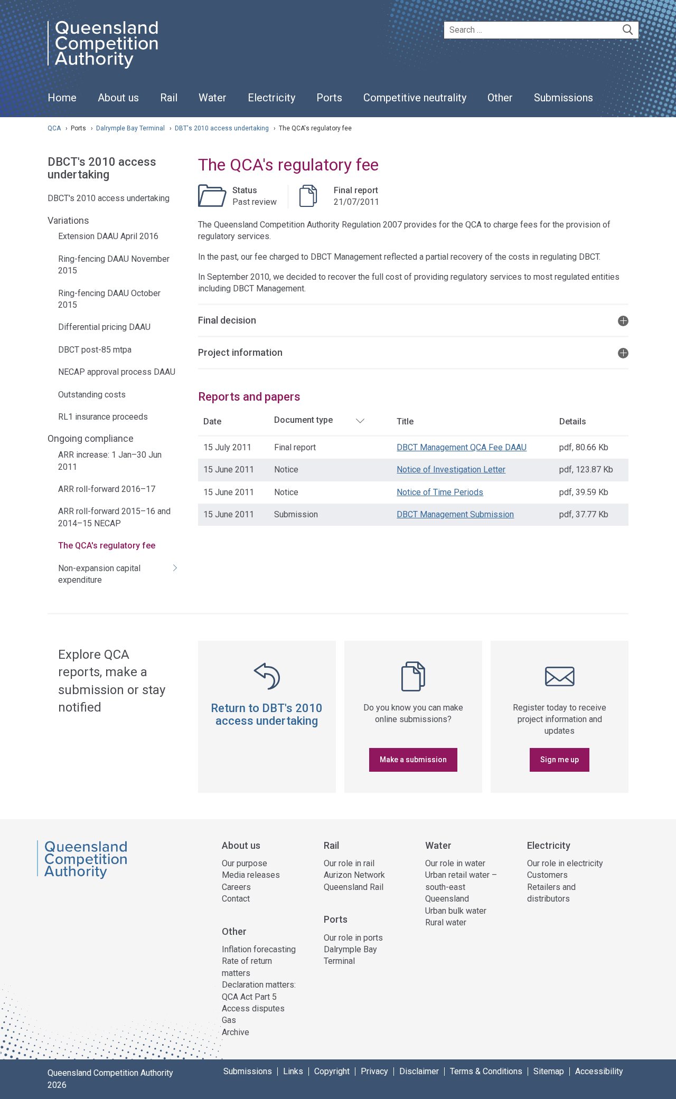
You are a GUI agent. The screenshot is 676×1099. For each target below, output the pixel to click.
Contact (236, 899)
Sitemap (548, 1071)
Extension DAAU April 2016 (108, 236)
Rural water (445, 922)
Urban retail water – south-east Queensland (461, 887)
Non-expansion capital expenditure (99, 574)
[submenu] (118, 98)
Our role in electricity (565, 863)
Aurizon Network (354, 875)
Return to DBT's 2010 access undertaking (267, 714)
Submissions (247, 1071)
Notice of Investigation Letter (451, 470)
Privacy (374, 1071)
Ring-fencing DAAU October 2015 (109, 299)
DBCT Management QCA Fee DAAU (462, 447)
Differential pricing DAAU (104, 327)
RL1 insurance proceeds (103, 417)
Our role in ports (353, 938)
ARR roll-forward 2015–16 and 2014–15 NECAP (114, 517)
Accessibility (599, 1071)
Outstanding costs (92, 395)
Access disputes (253, 1008)
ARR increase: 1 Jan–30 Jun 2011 (110, 460)
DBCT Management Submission (455, 514)
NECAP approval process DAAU (116, 372)
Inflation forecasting (259, 949)
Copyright (332, 1071)
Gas (229, 1020)
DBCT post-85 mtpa (95, 350)
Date (212, 421)
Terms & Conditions (486, 1071)
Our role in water (455, 863)
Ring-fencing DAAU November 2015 (114, 265)
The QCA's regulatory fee (106, 546)
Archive (235, 1032)
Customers (547, 875)
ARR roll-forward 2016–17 (106, 489)
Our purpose (244, 863)
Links (293, 1071)
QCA (54, 128)
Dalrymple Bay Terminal (131, 128)
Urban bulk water (455, 911)
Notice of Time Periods (440, 492)
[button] (413, 320)
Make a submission (413, 759)
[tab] (413, 320)
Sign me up (559, 759)
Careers (236, 887)
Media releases (251, 875)
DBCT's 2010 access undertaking (102, 168)
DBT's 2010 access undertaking (222, 128)
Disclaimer (419, 1071)
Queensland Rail (353, 887)
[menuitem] (62, 103)
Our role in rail (349, 863)
